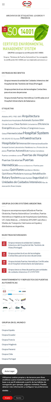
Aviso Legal (9, 371)
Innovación (24, 143)
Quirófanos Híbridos (31, 170)
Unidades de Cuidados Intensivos (22, 182)
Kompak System (8, 147)
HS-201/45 (6, 139)
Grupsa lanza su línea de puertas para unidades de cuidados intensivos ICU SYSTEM (27, 270)
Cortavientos (32, 124)
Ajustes (18, 398)
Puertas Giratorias (12, 160)
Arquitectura (30, 116)
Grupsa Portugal (9, 359)
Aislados (5, 116)
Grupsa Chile (7, 354)
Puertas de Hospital (35, 155)
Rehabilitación (39, 173)
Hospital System (36, 133)
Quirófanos (17, 169)
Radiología (28, 174)
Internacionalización (39, 143)
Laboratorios (19, 147)
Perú (35, 147)
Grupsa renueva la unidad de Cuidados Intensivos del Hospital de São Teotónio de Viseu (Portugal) (26, 82)
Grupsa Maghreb (9, 344)
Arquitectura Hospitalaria (11, 120)
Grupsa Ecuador (8, 335)
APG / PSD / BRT (15, 116)
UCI (46, 177)
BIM (41, 120)
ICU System (15, 139)
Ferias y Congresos (29, 128)
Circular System (8, 124)
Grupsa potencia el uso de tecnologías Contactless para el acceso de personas (25, 91)
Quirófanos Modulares (13, 173)
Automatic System (30, 120)
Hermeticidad (15, 133)
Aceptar (7, 398)
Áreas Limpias (16, 186)
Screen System (26, 178)
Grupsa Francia (8, 339)
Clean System (20, 124)
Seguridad (38, 177)
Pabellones (29, 147)
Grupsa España (8, 330)
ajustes (5, 390)
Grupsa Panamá (8, 349)
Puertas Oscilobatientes (25, 165)
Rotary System (11, 177)
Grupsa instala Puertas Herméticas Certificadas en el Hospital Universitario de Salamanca (26, 99)
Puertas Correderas (36, 151)
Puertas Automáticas (18, 150)
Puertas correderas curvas (12, 155)
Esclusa (17, 128)
